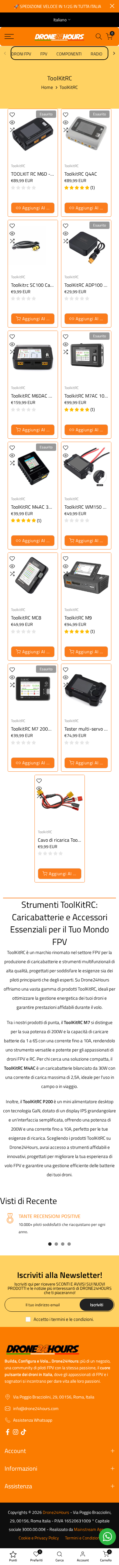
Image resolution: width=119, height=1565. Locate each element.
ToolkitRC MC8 (26, 617)
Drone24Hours (56, 1512)
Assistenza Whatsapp (32, 1420)
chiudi (112, 6)
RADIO (96, 54)
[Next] (114, 53)
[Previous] (5, 53)
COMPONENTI (68, 54)
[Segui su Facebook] (8, 1432)
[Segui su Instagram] (16, 1432)
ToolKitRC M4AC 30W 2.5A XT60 (44, 507)
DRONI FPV (21, 54)
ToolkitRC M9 (78, 617)
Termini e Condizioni (83, 1538)
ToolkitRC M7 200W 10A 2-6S (42, 728)
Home (47, 87)
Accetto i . (64, 1319)
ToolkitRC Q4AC (80, 173)
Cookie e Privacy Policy (39, 1538)
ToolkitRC (18, 166)
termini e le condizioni (72, 1319)
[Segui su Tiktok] (23, 1432)
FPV (43, 54)
